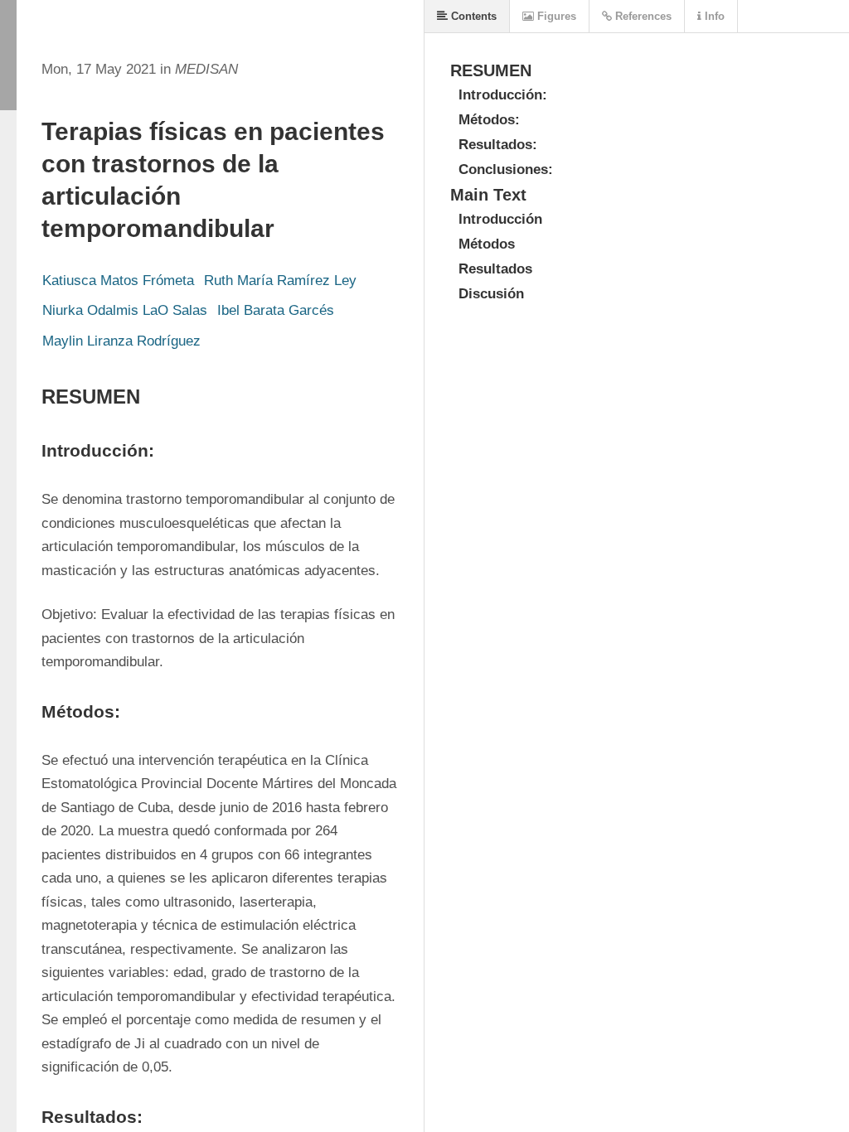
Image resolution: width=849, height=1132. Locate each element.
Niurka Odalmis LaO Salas (124, 310)
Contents (472, 16)
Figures (555, 16)
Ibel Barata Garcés (275, 310)
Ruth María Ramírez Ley (280, 280)
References (642, 16)
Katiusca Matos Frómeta (118, 280)
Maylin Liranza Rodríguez (121, 341)
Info (713, 16)
